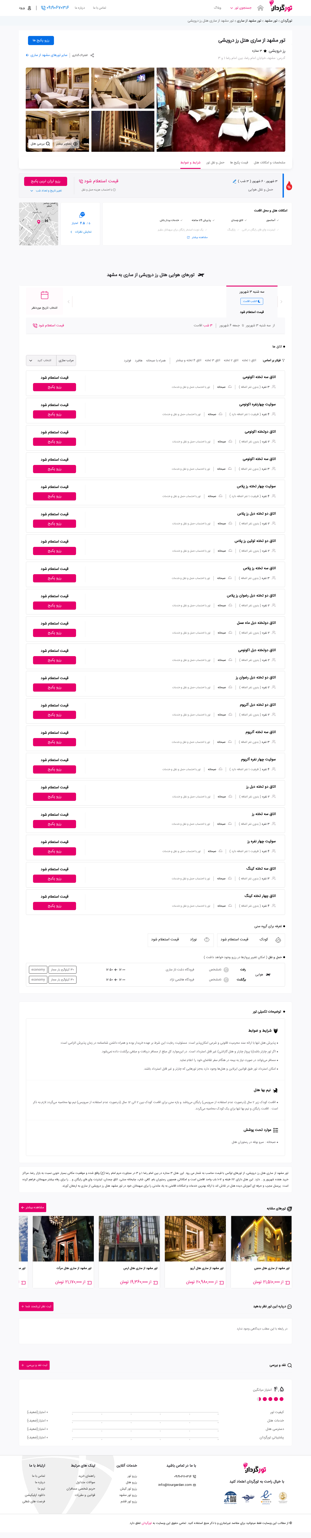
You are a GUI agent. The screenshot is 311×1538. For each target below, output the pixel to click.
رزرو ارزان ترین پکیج (45, 181)
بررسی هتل (38, 143)
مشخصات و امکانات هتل (269, 162)
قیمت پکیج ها (239, 162)
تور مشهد (271, 21)
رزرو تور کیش (128, 1489)
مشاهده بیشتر (200, 237)
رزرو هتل (131, 1482)
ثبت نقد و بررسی (37, 1365)
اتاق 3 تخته (212, 360)
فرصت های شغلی (33, 1501)
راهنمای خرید (86, 1476)
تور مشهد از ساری (249, 21)
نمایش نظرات (83, 231)
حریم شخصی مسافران (80, 1489)
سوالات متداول (85, 1482)
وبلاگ (217, 8)
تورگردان (286, 21)
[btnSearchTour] (260, 8)
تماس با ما (99, 8)
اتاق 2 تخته (231, 360)
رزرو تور (132, 1476)
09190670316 (58, 8)
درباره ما (80, 8)
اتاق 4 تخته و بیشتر (188, 360)
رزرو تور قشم (129, 1501)
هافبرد (139, 360)
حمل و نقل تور (215, 162)
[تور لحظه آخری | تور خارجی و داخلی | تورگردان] (280, 6)
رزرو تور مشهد (128, 1495)
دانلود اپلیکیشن (35, 1495)
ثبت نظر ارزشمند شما (38, 1306)
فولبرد (127, 360)
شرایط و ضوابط (190, 162)
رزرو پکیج (54, 387)
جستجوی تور (243, 8)
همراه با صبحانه (156, 360)
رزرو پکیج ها (41, 40)
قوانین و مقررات (85, 1495)
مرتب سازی (66, 360)
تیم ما (41, 1489)
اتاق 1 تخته (249, 360)
